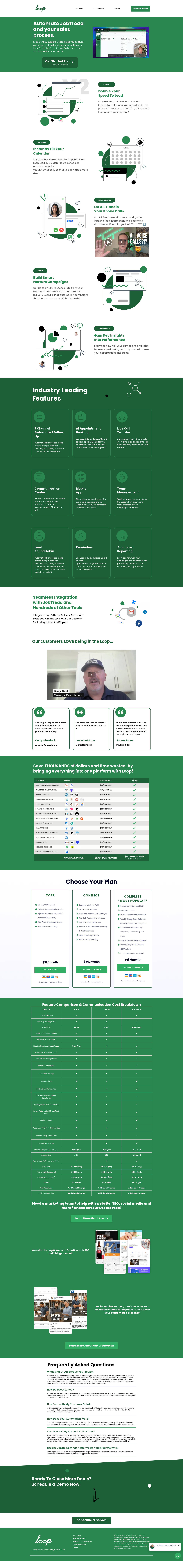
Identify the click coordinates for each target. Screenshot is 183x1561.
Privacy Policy (79, 1544)
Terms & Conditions (82, 1541)
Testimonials (99, 8)
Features (79, 8)
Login (75, 1547)
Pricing (117, 8)
